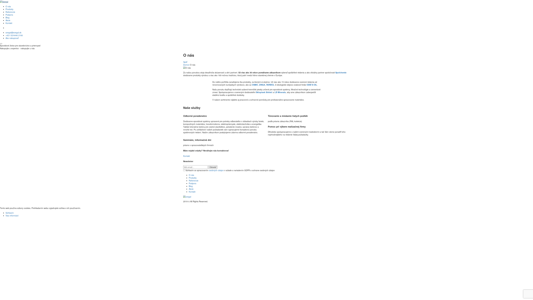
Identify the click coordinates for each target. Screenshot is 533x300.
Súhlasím (10, 212)
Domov (186, 64)
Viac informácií (12, 215)
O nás (8, 6)
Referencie (10, 12)
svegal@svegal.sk (13, 32)
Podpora (9, 14)
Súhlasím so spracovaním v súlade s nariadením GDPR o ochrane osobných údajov (230, 170)
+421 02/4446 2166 (14, 35)
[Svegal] (4, 1)
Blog (7, 17)
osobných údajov (216, 170)
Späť (185, 62)
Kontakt (9, 23)
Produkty (9, 9)
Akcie (8, 20)
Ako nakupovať (12, 38)
